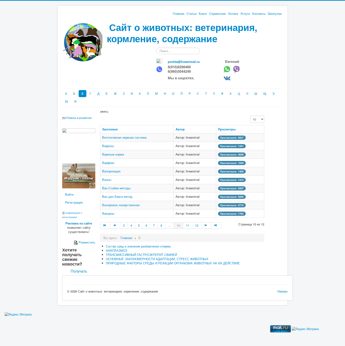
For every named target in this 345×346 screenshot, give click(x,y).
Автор (180, 129)
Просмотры (227, 129)
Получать (79, 271)
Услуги (245, 13)
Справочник (217, 13)
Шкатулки (275, 13)
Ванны (106, 179)
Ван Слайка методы (116, 188)
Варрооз (108, 146)
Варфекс (108, 162)
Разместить (86, 242)
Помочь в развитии (79, 118)
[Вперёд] (206, 225)
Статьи (191, 13)
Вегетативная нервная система (124, 137)
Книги (203, 13)
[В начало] (105, 225)
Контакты (258, 13)
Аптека (233, 13)
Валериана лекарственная (121, 205)
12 (196, 225)
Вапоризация (111, 171)
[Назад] (115, 225)
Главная (178, 13)
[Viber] (237, 68)
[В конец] (216, 225)
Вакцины (108, 213)
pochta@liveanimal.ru (184, 61)
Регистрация (74, 202)
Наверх (282, 291)
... (169, 225)
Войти (69, 194)
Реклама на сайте (78, 223)
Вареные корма (113, 154)
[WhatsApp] (228, 68)
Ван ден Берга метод (117, 196)
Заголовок (110, 129)
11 (187, 225)
